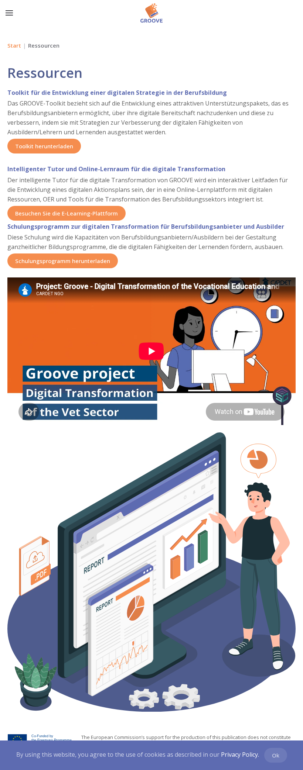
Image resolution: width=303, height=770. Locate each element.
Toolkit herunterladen (44, 146)
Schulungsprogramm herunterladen (62, 261)
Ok (275, 755)
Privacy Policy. (240, 754)
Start (14, 45)
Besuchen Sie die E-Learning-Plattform (66, 213)
